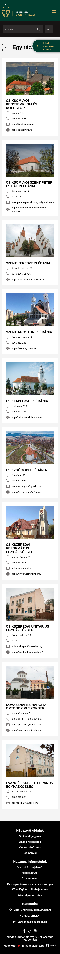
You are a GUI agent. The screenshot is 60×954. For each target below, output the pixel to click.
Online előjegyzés (30, 836)
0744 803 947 (16, 481)
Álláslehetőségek (30, 841)
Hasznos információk (30, 861)
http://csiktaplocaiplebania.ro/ (24, 417)
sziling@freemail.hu (19, 568)
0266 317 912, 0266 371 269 (24, 719)
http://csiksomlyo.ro (19, 130)
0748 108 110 (16, 197)
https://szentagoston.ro (21, 348)
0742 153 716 (16, 641)
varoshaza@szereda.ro (30, 921)
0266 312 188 (16, 343)
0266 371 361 (16, 412)
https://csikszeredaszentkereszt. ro (27, 279)
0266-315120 (30, 916)
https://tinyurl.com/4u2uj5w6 (23, 492)
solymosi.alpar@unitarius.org (24, 646)
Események (30, 853)
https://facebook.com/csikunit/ (24, 652)
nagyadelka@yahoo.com (22, 803)
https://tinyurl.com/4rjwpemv (23, 574)
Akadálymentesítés (30, 895)
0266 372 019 (16, 563)
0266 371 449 (16, 119)
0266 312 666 (16, 797)
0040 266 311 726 (18, 274)
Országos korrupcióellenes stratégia (30, 884)
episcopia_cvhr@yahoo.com (24, 725)
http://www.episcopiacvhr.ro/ (23, 730)
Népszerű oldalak (30, 830)
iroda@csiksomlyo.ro (20, 124)
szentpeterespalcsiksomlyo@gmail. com (30, 202)
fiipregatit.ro (30, 873)
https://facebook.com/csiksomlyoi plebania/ (26, 209)
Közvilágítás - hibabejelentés (30, 889)
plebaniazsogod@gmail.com (24, 486)
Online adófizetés (30, 847)
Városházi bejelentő (30, 867)
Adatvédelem (30, 878)
